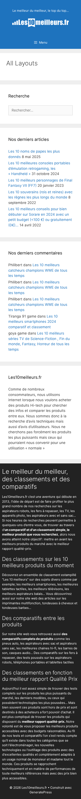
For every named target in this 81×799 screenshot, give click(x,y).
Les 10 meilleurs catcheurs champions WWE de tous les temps (37, 270)
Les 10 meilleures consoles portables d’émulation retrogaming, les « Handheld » (39, 168)
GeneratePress (40, 792)
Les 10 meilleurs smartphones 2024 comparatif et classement (33, 321)
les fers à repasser (44, 511)
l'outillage (34, 750)
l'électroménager (20, 745)
